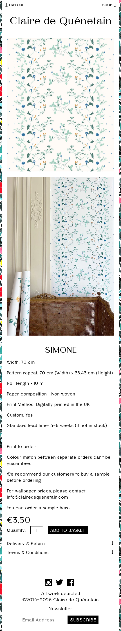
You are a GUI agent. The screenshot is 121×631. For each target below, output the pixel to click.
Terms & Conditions (27, 552)
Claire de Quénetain (61, 20)
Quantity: (16, 530)
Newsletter (60, 609)
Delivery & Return (26, 543)
